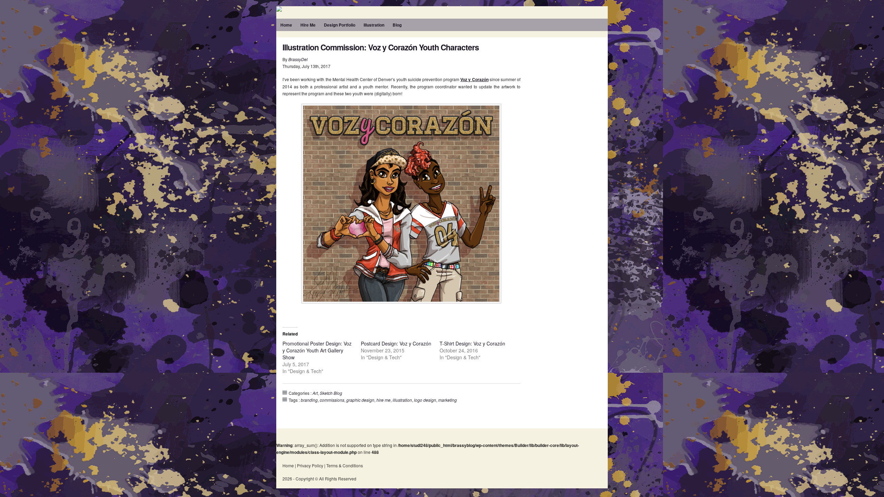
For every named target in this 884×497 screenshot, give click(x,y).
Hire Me (308, 25)
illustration (402, 400)
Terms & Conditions (344, 465)
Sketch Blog (331, 393)
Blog (397, 25)
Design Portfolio (339, 25)
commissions (332, 400)
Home (286, 25)
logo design (425, 400)
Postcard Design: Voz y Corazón (396, 343)
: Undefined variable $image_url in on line (373, 9)
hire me (383, 400)
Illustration (374, 25)
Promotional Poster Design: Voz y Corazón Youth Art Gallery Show (317, 350)
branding (309, 400)
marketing (447, 400)
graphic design (360, 400)
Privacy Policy (310, 465)
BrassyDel (298, 59)
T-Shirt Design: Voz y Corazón (472, 343)
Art (315, 393)
